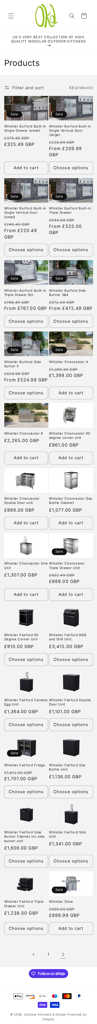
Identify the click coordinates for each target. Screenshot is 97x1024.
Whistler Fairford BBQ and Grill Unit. (68, 637)
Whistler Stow (61, 901)
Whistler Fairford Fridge (24, 765)
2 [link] (63, 954)
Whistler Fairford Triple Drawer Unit (24, 904)
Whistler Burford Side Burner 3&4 (67, 292)
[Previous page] (34, 954)
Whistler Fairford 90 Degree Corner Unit (21, 637)
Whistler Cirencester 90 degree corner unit (69, 435)
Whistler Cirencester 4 (68, 362)
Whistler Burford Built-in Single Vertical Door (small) (25, 212)
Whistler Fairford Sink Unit (67, 834)
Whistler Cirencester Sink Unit (26, 565)
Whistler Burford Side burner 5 (22, 364)
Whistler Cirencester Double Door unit (22, 500)
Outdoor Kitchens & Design (45, 1014)
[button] (11, 16)
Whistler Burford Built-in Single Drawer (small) (25, 128)
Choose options (70, 167)
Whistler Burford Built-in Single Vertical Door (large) (70, 130)
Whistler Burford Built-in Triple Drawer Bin (25, 292)
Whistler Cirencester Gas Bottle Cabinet (70, 500)
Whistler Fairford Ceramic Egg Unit (26, 702)
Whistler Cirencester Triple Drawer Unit (67, 565)
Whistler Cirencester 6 (23, 433)
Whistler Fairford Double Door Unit (70, 702)
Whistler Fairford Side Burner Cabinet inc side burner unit (24, 836)
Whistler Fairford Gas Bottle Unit (67, 767)
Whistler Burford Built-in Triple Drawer (70, 210)
